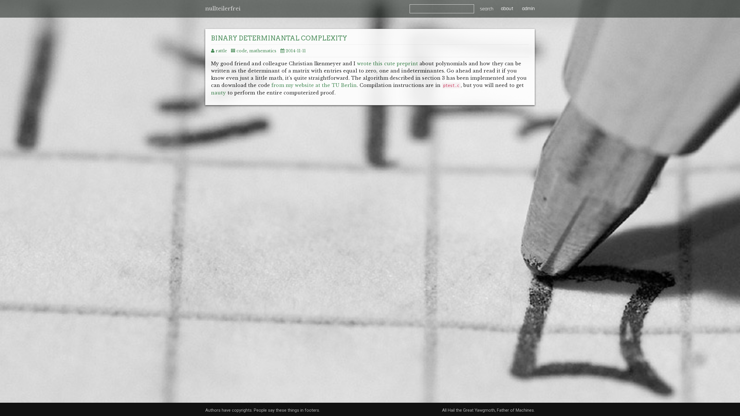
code (241, 50)
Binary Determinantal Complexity (279, 38)
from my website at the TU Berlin (314, 85)
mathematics (262, 50)
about (506, 8)
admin (528, 8)
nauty (218, 93)
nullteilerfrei (222, 8)
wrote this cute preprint (387, 63)
